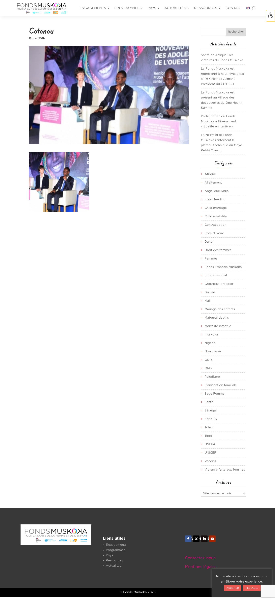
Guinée (210, 292)
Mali (208, 300)
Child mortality (216, 216)
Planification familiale (221, 385)
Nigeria (210, 343)
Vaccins (210, 461)
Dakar (209, 241)
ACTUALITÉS (175, 8)
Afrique (210, 174)
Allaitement (213, 182)
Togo (208, 435)
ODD (208, 359)
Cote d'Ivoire (214, 233)
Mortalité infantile (218, 326)
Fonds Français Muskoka (223, 267)
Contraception (215, 224)
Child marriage (216, 207)
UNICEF (210, 452)
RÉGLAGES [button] (252, 588)
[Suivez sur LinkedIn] (204, 538)
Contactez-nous (200, 558)
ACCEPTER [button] (232, 588)
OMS (208, 368)
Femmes (211, 258)
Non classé (213, 351)
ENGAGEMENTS (93, 8)
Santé (209, 402)
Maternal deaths (217, 317)
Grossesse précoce (219, 283)
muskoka (211, 334)
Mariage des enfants (220, 309)
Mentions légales (200, 567)
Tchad (209, 427)
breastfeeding (215, 199)
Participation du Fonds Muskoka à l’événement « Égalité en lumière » (218, 121)
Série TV (211, 419)
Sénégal (211, 410)
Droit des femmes (218, 250)
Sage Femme (214, 393)
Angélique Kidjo (217, 191)
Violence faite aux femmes (225, 469)
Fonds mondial (216, 275)
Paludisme (212, 376)
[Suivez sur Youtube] (212, 538)
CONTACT (233, 8)
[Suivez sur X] (196, 538)
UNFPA (210, 444)
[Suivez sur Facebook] (188, 538)
